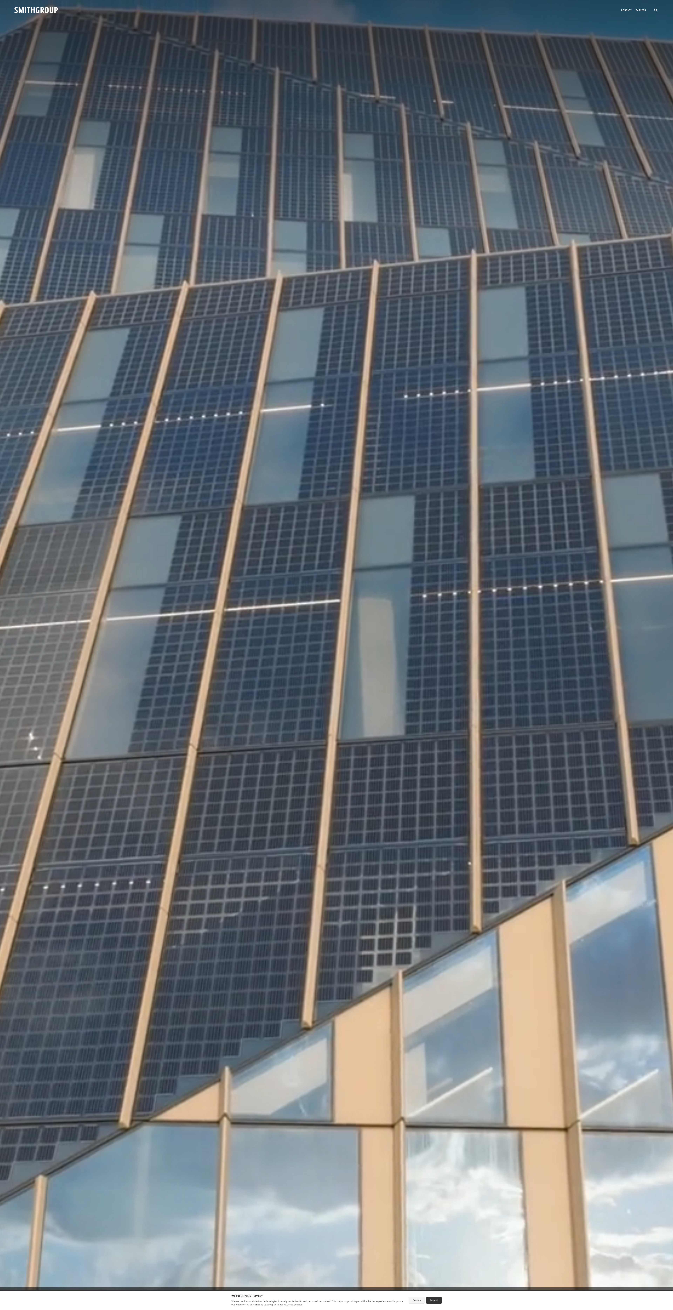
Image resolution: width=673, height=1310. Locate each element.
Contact (626, 10)
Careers (641, 10)
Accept (434, 1300)
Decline (416, 1300)
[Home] (36, 10)
